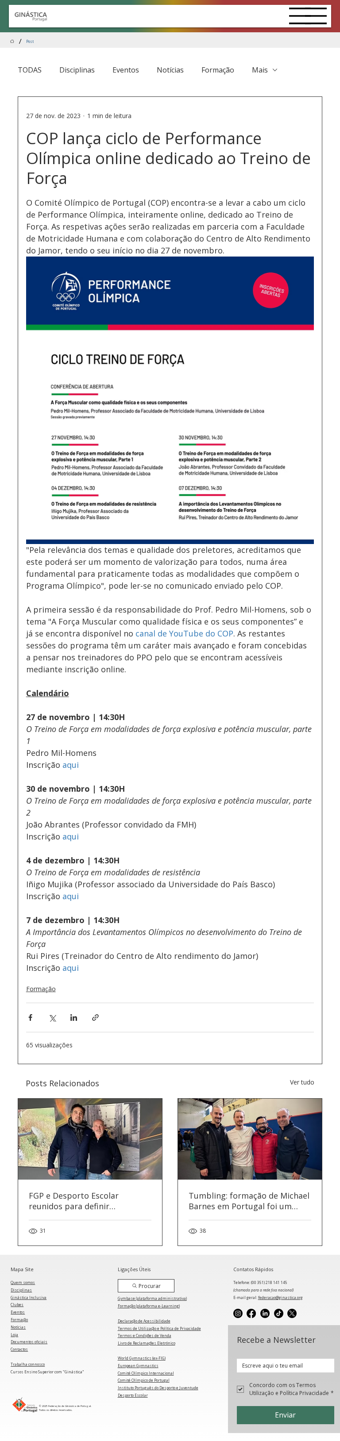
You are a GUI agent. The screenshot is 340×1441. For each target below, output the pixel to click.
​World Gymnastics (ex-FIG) (142, 1358)
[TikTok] (278, 1313)
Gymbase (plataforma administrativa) (152, 1298)
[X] (292, 1313)
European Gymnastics (138, 1365)
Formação (217, 70)
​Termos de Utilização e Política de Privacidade (159, 1328)
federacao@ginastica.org (280, 1297)
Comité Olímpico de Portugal (144, 1380)
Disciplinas (77, 70)
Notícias (170, 70)
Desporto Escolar (133, 1395)
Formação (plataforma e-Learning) (149, 1305)
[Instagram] (238, 1313)
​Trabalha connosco (28, 1364)
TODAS (30, 70)
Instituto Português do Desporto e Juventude (158, 1387)
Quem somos (23, 1282)
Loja (14, 1334)
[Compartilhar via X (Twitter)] (52, 1017)
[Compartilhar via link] (95, 1017)
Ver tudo (302, 1082)
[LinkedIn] (265, 1313)
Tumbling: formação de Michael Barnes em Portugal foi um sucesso (249, 1200)
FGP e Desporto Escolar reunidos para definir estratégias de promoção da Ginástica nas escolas (83, 1200)
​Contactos (19, 1349)
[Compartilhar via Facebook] (30, 1017)
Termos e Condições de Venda (144, 1335)
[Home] (12, 41)
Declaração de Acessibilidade (144, 1320)
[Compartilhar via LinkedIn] (74, 1017)
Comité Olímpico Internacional (146, 1373)
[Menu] (300, 16)
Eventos (125, 70)
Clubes (17, 1304)
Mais (260, 70)
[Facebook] (251, 1313)
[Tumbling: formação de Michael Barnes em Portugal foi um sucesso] (250, 1139)
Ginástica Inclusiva (28, 1297)
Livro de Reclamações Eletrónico (146, 1343)
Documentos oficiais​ (29, 1341)
